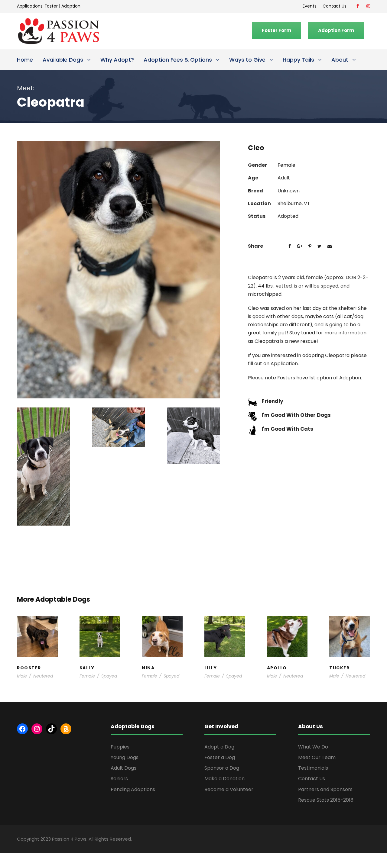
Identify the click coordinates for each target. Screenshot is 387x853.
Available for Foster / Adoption (37, 644)
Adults (162, 629)
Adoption (70, 6)
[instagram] (368, 6)
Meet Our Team (317, 757)
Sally (100, 623)
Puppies (120, 746)
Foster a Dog (219, 757)
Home (25, 59)
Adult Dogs (123, 767)
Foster (51, 6)
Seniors (119, 778)
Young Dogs (124, 757)
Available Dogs (63, 59)
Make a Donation (224, 778)
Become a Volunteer (228, 789)
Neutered (43, 676)
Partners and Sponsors (325, 789)
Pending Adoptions (133, 789)
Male (22, 676)
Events (310, 6)
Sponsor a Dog (221, 767)
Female (87, 676)
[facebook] (357, 6)
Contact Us (336, 6)
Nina (162, 623)
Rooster (37, 623)
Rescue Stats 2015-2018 (325, 800)
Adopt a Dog (219, 746)
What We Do (313, 746)
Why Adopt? (117, 59)
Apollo (287, 623)
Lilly (225, 623)
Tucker (350, 623)
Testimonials (313, 767)
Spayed (109, 676)
